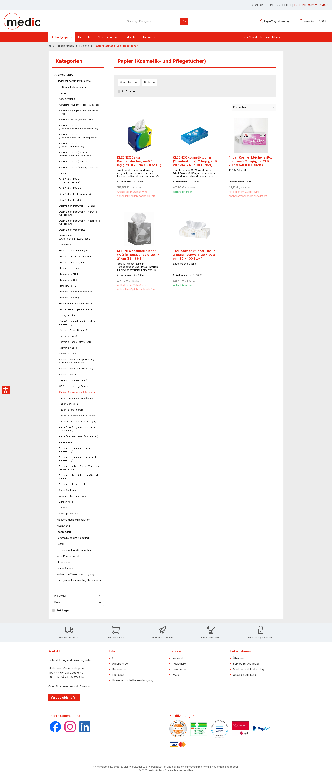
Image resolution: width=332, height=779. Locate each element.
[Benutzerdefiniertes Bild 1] (178, 728)
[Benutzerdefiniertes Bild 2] (199, 729)
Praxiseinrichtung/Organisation (74, 549)
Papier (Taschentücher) (71, 409)
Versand (177, 658)
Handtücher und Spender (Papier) (76, 309)
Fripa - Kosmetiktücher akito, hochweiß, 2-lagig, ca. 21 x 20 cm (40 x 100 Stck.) (250, 161)
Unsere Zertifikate (244, 674)
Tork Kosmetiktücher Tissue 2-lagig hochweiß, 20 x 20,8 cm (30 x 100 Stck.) (194, 254)
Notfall (60, 543)
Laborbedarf (64, 531)
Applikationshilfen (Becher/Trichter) (77, 119)
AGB (114, 658)
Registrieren (179, 663)
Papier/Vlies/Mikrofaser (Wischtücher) (78, 436)
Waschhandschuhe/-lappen (73, 496)
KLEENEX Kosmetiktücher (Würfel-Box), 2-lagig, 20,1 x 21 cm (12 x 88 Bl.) (138, 254)
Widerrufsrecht (121, 663)
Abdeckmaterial (67, 99)
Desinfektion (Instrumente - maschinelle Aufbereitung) (79, 222)
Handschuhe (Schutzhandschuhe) (76, 291)
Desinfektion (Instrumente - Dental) (77, 206)
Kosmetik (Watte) (67, 374)
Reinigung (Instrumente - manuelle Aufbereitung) (76, 450)
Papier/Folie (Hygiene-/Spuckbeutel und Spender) (77, 429)
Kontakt (258, 5)
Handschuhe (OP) (68, 280)
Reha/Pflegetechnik (68, 556)
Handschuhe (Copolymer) (72, 262)
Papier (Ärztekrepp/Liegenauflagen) (77, 421)
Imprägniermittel (67, 315)
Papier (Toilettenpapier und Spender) (78, 415)
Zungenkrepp (66, 502)
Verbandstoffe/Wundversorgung (75, 574)
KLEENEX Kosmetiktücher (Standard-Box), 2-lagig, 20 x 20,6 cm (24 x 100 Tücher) (195, 161)
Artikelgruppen (64, 74)
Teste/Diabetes (66, 568)
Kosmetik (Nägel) (68, 347)
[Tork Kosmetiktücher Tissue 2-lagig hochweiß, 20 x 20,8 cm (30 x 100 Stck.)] (195, 229)
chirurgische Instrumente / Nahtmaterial (79, 580)
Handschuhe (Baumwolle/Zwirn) (75, 256)
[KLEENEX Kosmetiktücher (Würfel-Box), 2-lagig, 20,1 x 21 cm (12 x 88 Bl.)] (139, 229)
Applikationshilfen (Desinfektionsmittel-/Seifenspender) (78, 136)
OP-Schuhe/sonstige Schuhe (74, 386)
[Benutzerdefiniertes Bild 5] (261, 728)
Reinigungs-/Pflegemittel (72, 484)
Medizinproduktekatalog (248, 669)
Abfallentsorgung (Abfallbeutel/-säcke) (79, 104)
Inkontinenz (63, 525)
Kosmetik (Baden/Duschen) (73, 330)
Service (175, 651)
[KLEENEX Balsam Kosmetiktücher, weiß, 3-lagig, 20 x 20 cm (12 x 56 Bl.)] (139, 135)
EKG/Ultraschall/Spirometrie (72, 86)
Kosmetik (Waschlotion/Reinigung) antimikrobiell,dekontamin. (76, 361)
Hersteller (60, 595)
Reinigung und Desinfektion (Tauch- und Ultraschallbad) (79, 468)
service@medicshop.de (69, 668)
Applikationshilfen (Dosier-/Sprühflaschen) (71, 145)
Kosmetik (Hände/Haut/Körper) (75, 342)
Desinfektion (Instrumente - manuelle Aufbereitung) (78, 213)
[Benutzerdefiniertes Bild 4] (240, 728)
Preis (57, 602)
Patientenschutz (67, 442)
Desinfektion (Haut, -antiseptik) (75, 194)
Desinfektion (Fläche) (70, 188)
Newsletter (179, 669)
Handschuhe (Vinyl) (69, 297)
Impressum (118, 674)
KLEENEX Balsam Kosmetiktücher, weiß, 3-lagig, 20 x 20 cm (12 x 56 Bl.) (139, 161)
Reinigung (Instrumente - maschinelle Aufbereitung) (78, 459)
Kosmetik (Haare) (68, 336)
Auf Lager (63, 610)
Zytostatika (65, 507)
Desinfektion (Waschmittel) (72, 229)
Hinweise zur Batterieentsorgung (132, 680)
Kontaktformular (80, 686)
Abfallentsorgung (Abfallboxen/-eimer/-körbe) (79, 112)
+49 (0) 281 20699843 (69, 676)
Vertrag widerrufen (64, 697)
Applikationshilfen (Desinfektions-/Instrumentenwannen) (78, 127)
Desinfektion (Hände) (70, 200)
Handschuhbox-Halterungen (73, 250)
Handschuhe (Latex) (69, 268)
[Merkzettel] (253, 19)
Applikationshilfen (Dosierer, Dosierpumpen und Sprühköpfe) (75, 154)
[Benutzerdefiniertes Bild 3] (219, 729)
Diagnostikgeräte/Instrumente (74, 80)
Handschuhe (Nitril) (69, 274)
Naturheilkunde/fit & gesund (73, 537)
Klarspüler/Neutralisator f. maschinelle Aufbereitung (78, 323)
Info (112, 651)
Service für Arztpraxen (247, 663)
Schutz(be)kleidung (69, 490)
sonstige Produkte (68, 513)
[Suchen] (184, 21)
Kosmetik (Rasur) (68, 353)
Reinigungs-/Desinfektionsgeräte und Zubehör (78, 477)
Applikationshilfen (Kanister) (73, 161)
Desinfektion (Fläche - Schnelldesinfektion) (70, 181)
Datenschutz (120, 669)
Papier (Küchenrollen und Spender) (77, 398)
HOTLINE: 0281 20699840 (311, 5)
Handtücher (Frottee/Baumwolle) (76, 303)
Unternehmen (280, 5)
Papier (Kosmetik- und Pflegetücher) (78, 392)
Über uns (238, 658)
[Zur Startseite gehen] (22, 21)
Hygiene (62, 93)
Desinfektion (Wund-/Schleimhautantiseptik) (74, 237)
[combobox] (141, 21)
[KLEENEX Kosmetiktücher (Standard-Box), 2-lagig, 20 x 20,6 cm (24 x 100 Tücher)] (195, 135)
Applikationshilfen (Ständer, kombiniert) (79, 167)
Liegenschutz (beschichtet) (73, 380)
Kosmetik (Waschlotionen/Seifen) (76, 368)
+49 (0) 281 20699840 (68, 672)
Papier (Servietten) (69, 404)
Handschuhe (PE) (67, 286)
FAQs (175, 674)
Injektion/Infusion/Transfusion (73, 519)
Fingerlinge (65, 244)
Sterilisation (63, 562)
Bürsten (63, 173)
